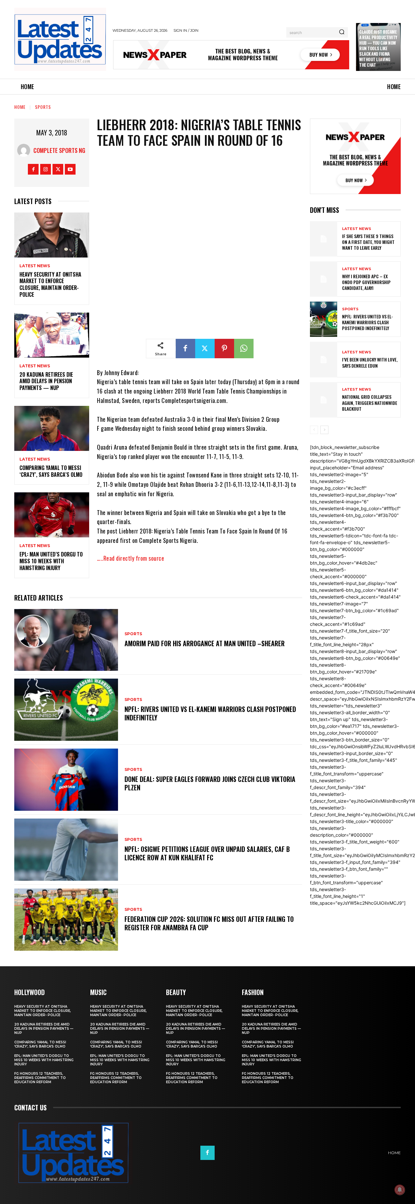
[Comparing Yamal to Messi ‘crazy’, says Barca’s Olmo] (51, 428)
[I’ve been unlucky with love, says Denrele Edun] (323, 359)
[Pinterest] (224, 348)
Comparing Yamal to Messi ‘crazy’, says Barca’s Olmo (50, 471)
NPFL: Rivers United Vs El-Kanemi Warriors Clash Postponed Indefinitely (210, 713)
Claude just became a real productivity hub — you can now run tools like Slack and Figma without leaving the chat (378, 48)
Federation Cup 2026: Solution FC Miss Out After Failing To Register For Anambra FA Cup (209, 923)
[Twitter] (58, 169)
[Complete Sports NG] (25, 150)
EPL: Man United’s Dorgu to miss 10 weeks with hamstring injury (51, 561)
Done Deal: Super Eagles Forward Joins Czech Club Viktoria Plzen (209, 783)
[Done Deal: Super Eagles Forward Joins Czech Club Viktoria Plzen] (66, 780)
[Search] (342, 32)
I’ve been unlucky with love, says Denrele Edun (369, 362)
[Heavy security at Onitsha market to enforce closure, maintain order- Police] (51, 235)
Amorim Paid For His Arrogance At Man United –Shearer (204, 643)
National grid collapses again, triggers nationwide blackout (369, 402)
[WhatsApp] (244, 348)
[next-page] (324, 430)
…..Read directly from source (130, 558)
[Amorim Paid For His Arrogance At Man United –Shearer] (66, 640)
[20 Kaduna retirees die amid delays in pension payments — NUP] (51, 335)
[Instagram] (45, 169)
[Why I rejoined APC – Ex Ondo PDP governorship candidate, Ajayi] (323, 279)
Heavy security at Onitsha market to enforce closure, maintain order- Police (50, 284)
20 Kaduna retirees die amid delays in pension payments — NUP (46, 381)
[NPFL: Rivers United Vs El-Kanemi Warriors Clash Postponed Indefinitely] (66, 710)
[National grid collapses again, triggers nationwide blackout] (323, 400)
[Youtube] (70, 169)
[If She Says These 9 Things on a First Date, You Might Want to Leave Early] (323, 239)
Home (20, 106)
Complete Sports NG (59, 150)
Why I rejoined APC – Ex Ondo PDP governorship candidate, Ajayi (366, 282)
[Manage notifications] (400, 1190)
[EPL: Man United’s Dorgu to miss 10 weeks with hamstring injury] (51, 514)
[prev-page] (314, 430)
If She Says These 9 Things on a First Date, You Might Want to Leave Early (368, 242)
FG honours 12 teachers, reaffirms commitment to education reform (40, 1078)
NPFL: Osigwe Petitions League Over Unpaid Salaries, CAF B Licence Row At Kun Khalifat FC (207, 853)
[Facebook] (33, 169)
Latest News (34, 266)
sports (43, 106)
